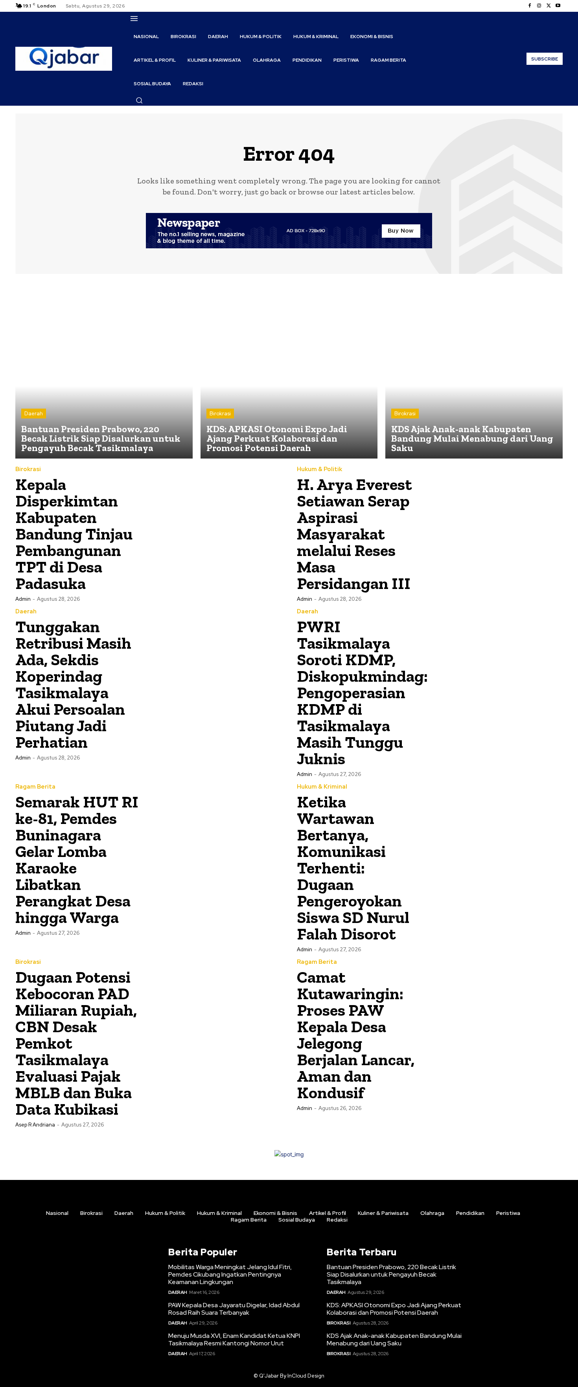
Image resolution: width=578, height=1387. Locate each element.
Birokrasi (220, 413)
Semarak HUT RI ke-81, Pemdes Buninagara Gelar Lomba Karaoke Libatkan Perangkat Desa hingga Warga (76, 859)
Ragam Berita (35, 787)
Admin (23, 599)
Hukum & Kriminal (322, 787)
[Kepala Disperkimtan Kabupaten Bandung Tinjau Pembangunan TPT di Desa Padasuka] (214, 532)
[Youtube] (558, 6)
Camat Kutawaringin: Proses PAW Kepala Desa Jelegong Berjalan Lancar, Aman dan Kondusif (355, 1035)
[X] (548, 6)
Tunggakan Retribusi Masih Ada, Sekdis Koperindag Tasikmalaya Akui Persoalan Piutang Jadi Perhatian (73, 684)
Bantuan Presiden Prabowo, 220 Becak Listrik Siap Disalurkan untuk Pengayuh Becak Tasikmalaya (391, 1274)
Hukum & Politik (319, 469)
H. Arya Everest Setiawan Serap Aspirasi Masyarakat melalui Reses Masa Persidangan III (354, 533)
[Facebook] (529, 6)
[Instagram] (539, 6)
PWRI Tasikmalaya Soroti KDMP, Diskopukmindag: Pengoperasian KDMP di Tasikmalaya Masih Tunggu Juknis (362, 692)
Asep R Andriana (35, 1124)
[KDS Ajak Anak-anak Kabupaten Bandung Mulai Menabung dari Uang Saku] (474, 370)
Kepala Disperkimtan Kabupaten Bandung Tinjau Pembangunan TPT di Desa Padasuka (74, 533)
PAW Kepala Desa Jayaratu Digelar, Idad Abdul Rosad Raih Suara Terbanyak (234, 1309)
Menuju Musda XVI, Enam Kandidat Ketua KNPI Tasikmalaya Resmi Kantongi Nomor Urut (234, 1339)
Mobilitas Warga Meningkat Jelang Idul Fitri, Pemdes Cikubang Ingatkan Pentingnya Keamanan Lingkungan (230, 1274)
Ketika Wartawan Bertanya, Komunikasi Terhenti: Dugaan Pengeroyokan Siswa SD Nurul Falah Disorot (353, 868)
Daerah (33, 413)
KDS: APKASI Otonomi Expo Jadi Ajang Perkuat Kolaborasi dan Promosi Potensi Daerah (394, 1309)
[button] (139, 100)
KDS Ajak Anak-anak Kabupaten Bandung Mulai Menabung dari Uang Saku (394, 1339)
